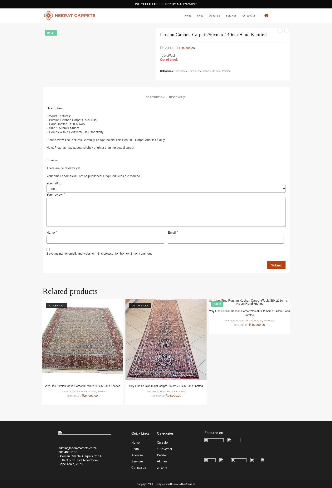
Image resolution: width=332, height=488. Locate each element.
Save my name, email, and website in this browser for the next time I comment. (99, 253)
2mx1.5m (229, 320)
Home (135, 442)
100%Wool (180, 71)
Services (137, 461)
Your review (55, 195)
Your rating (54, 183)
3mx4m (162, 467)
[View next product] (287, 30)
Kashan (240, 320)
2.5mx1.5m (194, 71)
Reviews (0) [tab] (177, 97)
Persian (226, 71)
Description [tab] (155, 97)
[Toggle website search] (275, 15)
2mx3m (76, 391)
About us (137, 455)
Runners (180, 391)
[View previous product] (280, 30)
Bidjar (163, 391)
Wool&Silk (268, 320)
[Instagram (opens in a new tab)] (288, 15)
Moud (84, 391)
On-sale (216, 71)
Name (51, 233)
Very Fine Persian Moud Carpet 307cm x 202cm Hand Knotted (82, 386)
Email (173, 233)
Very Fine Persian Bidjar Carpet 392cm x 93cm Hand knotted (166, 386)
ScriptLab (190, 484)
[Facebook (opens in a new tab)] (283, 15)
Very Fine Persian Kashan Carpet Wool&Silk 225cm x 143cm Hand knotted (249, 313)
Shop (135, 449)
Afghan (162, 461)
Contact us (138, 467)
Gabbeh (206, 71)
